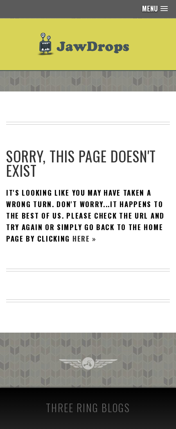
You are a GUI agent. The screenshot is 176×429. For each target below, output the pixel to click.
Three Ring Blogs (88, 407)
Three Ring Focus (88, 363)
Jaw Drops (88, 44)
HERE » (84, 238)
